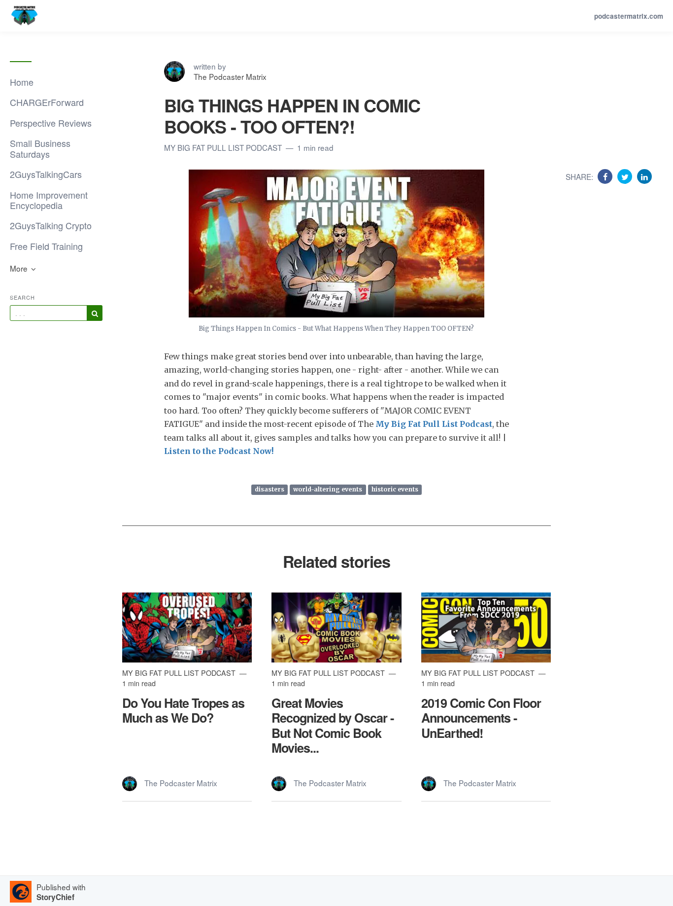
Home (22, 81)
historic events (394, 489)
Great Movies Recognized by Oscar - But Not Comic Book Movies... (332, 725)
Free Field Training (46, 246)
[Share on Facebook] (606, 176)
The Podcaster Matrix (230, 76)
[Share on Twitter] (626, 176)
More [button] (20, 268)
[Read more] (187, 627)
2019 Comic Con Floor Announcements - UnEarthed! (481, 717)
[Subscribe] (94, 313)
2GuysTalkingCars (46, 174)
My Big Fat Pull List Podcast (224, 147)
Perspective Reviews (51, 122)
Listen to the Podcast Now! (219, 451)
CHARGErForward (47, 102)
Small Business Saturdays (40, 148)
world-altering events (327, 489)
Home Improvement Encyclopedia (49, 199)
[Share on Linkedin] (644, 176)
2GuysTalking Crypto (51, 225)
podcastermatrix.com (628, 16)
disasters (269, 489)
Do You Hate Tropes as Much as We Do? (183, 710)
